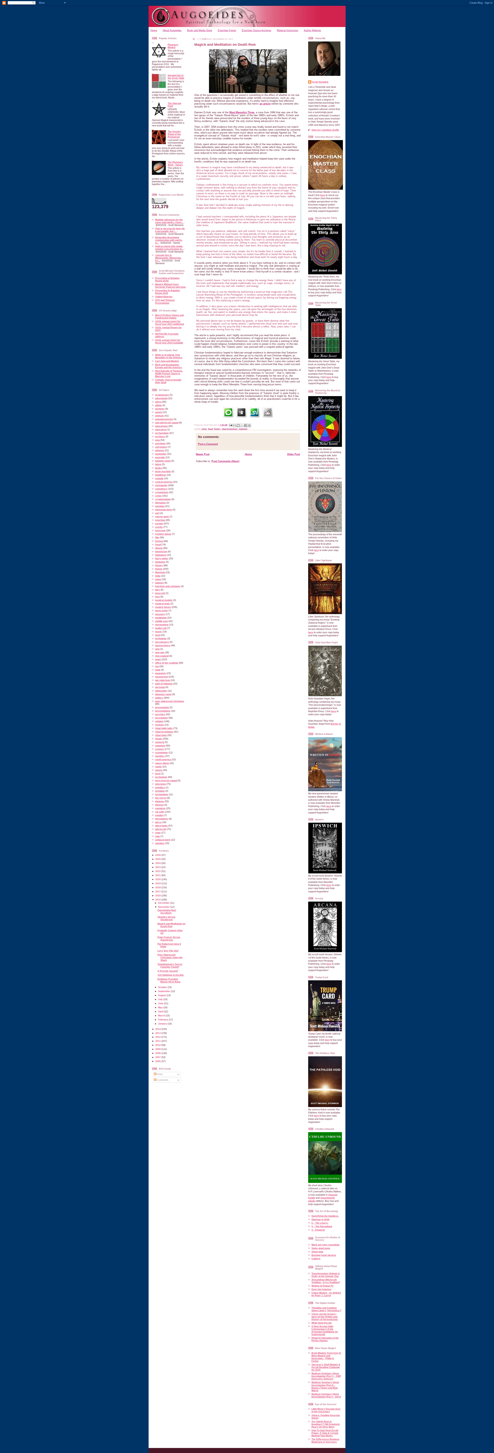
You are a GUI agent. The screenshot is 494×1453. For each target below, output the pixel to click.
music (158, 631)
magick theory (163, 607)
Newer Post (202, 454)
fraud (158, 544)
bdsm (158, 464)
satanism (160, 745)
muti (157, 635)
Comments (162, 1080)
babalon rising (163, 461)
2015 (158, 899)
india (157, 576)
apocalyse (161, 429)
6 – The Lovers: (319, 1223)
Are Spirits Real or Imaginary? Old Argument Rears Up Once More (325, 1424)
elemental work (163, 509)
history (159, 565)
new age (159, 652)
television (160, 784)
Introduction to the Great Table (176, 76)
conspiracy (161, 489)
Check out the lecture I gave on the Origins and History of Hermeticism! (324, 1317)
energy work (162, 516)
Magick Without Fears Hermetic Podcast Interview (170, 285)
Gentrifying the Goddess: (325, 1216)
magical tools (162, 603)
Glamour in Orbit (320, 1219)
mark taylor (161, 610)
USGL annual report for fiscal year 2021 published (169, 322)
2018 (158, 887)
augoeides (161, 454)
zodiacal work (162, 839)
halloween (160, 555)
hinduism (160, 562)
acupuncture (162, 395)
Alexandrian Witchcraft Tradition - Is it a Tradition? (325, 1281)
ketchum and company (167, 586)
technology (161, 777)
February (163, 1019)
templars (160, 787)
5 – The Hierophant (321, 1226)
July (160, 999)
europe (159, 523)
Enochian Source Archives (256, 30)
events (159, 527)
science (159, 749)
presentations (162, 711)
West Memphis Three (241, 112)
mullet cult (161, 628)
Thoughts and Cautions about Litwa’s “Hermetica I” (326, 1309)
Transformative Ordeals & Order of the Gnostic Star (325, 1274)
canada (159, 478)
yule (157, 836)
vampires (160, 808)
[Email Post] (230, 425)
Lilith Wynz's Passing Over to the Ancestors (326, 1410)
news (158, 659)
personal (160, 687)
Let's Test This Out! (167, 950)
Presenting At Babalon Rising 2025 (167, 291)
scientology (161, 752)
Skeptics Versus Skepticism (166, 918)
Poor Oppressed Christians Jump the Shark (170, 957)
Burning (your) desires (323, 1255)
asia (157, 440)
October (162, 987)
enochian (160, 520)
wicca (158, 822)
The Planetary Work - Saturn (175, 163)
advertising (161, 398)
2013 (158, 1033)
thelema (159, 801)
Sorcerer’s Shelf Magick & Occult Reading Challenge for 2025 (325, 1367)
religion (159, 721)
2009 (158, 1049)
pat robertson (162, 680)
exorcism (160, 530)
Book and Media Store (199, 30)
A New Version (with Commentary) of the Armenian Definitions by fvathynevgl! (324, 1330)
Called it (315, 1258)
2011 (158, 1041)
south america (163, 759)
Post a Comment (208, 444)
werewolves (161, 818)
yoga (158, 832)
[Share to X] (242, 425)
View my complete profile (325, 130)
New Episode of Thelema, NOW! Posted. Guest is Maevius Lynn (169, 374)
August (162, 995)
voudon (159, 815)
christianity (161, 485)
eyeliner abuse (163, 534)
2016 (158, 895)
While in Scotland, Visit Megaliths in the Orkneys (168, 356)
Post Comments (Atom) (225, 461)
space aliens (162, 763)
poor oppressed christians (169, 701)
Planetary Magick (173, 46)
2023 (158, 867)
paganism (160, 673)
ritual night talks (164, 728)
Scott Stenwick (320, 82)
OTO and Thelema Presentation (165, 301)
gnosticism (161, 551)
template (160, 791)
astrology (160, 443)
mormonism (161, 624)
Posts (159, 1074)
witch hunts (161, 825)
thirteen (159, 805)
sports (158, 770)
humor (158, 569)
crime (158, 495)
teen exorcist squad (166, 780)
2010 (158, 1045)
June (161, 1003)
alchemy (160, 408)
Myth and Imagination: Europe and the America (168, 366)
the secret (160, 798)
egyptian (160, 506)
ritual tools (161, 735)
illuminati (160, 572)
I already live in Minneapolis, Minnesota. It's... (168, 258)
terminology (161, 794)
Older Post (293, 454)
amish (158, 412)
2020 (158, 879)
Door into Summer (321, 1289)
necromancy (162, 642)
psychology (161, 718)
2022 (158, 871)
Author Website (312, 30)
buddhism (160, 475)
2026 (158, 855)
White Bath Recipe (321, 1323)
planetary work (163, 694)
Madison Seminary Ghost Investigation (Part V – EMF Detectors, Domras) (326, 1376)
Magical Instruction (287, 30)
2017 (158, 891)
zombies (159, 843)
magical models (164, 600)
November (164, 907)
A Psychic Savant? (167, 971)
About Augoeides (172, 30)
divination (160, 502)
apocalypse (161, 426)
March (162, 1015)
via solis (159, 812)
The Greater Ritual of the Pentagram (174, 134)
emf (157, 513)
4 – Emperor (318, 1230)
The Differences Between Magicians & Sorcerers (325, 1440)
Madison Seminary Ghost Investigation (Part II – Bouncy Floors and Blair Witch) (325, 1386)
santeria (159, 742)
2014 (158, 1029)
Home (154, 30)
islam (158, 579)
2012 (158, 1037)
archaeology (162, 433)
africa (158, 402)
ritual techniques (164, 731)
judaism (159, 583)
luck (157, 596)
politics (159, 697)
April (161, 1011)
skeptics (160, 756)
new (157, 649)
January (163, 1023)
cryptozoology (163, 499)
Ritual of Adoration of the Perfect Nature (325, 1339)
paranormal (161, 676)
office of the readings (166, 663)
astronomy (161, 447)
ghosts (159, 548)
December (164, 903)
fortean (159, 541)
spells (158, 766)
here (322, 195)
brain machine (163, 471)
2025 (158, 859)
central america (164, 482)
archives (160, 436)
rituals (158, 738)
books (158, 468)
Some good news (320, 1248)
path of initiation (164, 683)
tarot (157, 773)
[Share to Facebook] (246, 425)
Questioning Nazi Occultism (166, 911)
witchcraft (160, 829)
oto (157, 666)
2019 (158, 883)
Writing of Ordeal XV (322, 1286)
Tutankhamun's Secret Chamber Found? (169, 965)
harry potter (161, 558)
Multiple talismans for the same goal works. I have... (169, 221)
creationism (161, 492)
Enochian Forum (227, 30)
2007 (158, 1057)
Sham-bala (317, 1251)
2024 (158, 863)
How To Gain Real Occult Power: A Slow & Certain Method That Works (324, 1433)
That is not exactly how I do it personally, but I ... (170, 229)
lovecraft (160, 593)
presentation (162, 707)
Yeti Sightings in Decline (170, 975)
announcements (164, 419)
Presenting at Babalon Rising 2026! (167, 279)
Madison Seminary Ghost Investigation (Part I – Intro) (326, 1395)
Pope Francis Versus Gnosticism (168, 938)
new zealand (162, 656)
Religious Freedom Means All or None (168, 980)
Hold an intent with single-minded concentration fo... (169, 247)
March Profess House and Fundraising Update (169, 316)
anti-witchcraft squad (166, 422)
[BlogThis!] (238, 425)
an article (265, 103)
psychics (160, 714)
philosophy (161, 691)
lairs (157, 589)
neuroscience (162, 645)
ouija (157, 670)
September (164, 991)
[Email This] (235, 425)
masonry (160, 614)
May (160, 1007)
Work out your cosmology (325, 1244)
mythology (161, 638)
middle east (161, 621)
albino (158, 405)
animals (159, 415)
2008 (158, 1053)
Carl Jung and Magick (167, 361)
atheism (159, 450)
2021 (158, 875)
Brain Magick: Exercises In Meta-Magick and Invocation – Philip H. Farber (326, 1357)
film (157, 537)
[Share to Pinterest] (249, 425)
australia (160, 457)
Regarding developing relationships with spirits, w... (169, 240)
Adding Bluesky (164, 296)
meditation (161, 617)
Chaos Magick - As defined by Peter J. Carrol (326, 1294)
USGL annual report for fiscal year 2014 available (169, 341)
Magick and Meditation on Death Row (171, 925)
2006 (158, 1061)
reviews (159, 725)
